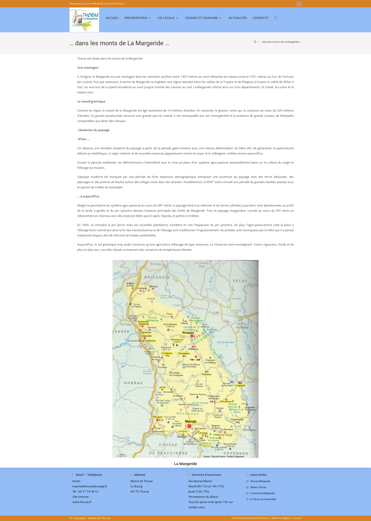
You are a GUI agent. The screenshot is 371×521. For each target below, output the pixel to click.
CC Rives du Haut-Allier (263, 499)
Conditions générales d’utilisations (249, 518)
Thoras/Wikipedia (260, 481)
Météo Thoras (258, 487)
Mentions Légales (280, 518)
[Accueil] (255, 41)
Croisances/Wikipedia (262, 493)
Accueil (297, 518)
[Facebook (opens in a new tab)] (298, 4)
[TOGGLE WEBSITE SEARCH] (275, 18)
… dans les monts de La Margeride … (280, 41)
